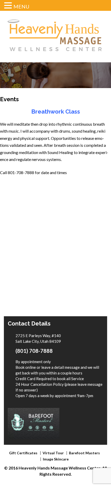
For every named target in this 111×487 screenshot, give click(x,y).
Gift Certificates (23, 453)
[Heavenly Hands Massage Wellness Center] (55, 56)
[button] (8, 6)
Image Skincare (56, 459)
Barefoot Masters (84, 453)
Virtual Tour (53, 453)
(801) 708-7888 (34, 351)
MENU (21, 6)
